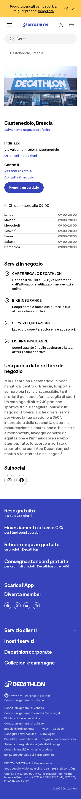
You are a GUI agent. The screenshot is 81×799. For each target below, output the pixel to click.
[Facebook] (21, 480)
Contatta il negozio (19, 177)
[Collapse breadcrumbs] (6, 53)
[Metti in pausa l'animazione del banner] (66, 8)
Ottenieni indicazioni (20, 155)
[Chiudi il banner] (73, 8)
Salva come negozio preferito (27, 129)
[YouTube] (26, 605)
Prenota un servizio (24, 187)
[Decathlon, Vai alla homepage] (35, 25)
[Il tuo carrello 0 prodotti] (71, 25)
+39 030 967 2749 (18, 171)
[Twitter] (17, 605)
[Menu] (9, 25)
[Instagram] (9, 480)
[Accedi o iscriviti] (61, 25)
